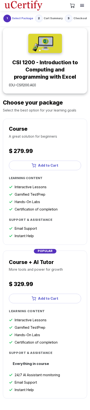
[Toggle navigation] (82, 5)
